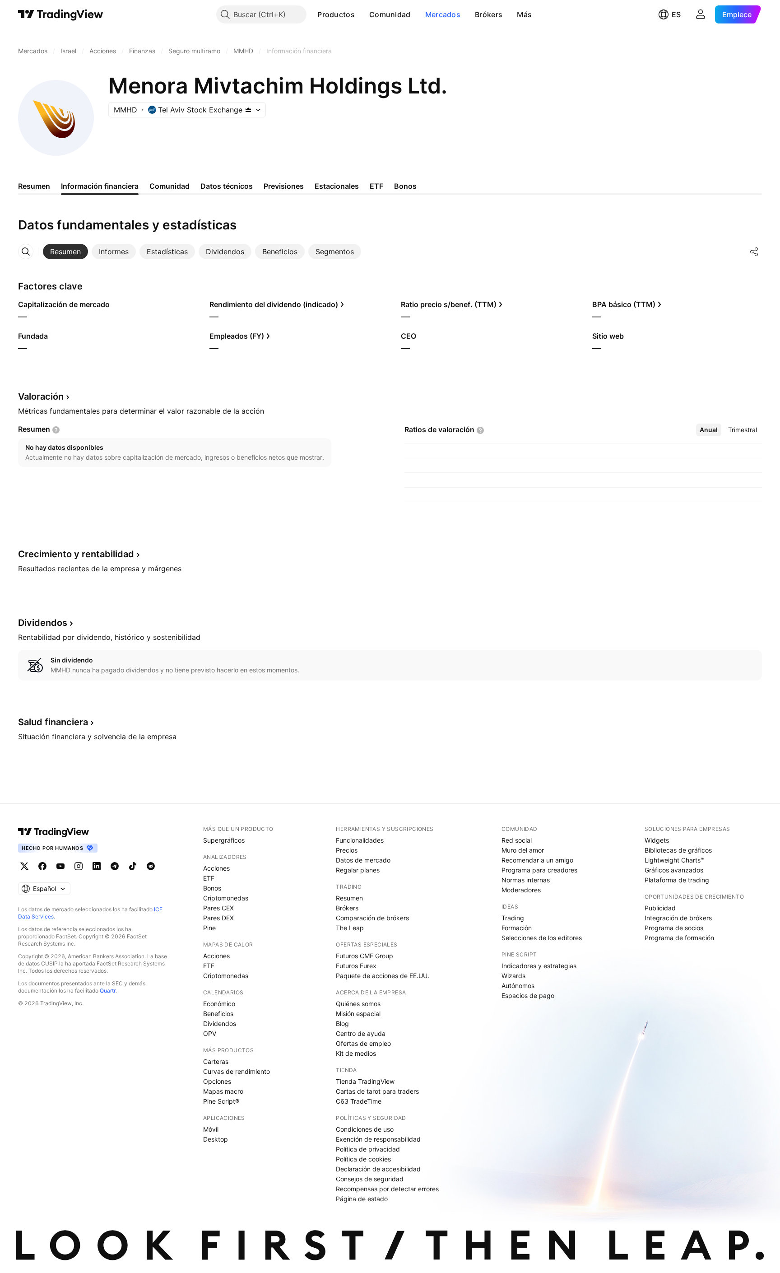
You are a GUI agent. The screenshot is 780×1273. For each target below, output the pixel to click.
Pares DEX (218, 918)
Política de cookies (363, 1159)
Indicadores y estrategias (538, 966)
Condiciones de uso (365, 1129)
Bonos (212, 888)
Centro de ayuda (360, 1033)
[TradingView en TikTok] (132, 866)
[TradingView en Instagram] (78, 866)
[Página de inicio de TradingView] (60, 14)
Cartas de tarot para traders (377, 1091)
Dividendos (219, 1023)
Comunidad (390, 14)
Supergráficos (224, 840)
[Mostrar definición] (56, 430)
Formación (516, 928)
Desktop (215, 1139)
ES (676, 14)
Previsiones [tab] (284, 186)
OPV (209, 1033)
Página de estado (362, 1199)
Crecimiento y (76, 554)
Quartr (108, 990)
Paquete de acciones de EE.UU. (382, 975)
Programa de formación (679, 938)
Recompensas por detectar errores (387, 1189)
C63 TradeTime (358, 1101)
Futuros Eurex (356, 966)
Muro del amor (522, 850)
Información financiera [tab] (100, 186)
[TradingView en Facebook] (42, 866)
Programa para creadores (539, 870)
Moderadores (521, 890)
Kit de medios (356, 1053)
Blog (342, 1023)
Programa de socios (674, 928)
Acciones (216, 868)
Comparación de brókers (372, 918)
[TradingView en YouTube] (60, 866)
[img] (248, 110)
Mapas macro (223, 1091)
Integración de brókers (678, 918)
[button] (362, 14)
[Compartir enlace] (754, 251)
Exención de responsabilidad (378, 1139)
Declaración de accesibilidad (378, 1169)
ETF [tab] (376, 186)
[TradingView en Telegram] (114, 866)
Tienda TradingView (365, 1081)
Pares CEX (218, 908)
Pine (209, 928)
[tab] (65, 251)
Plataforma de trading (677, 880)
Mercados (442, 14)
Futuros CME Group (364, 956)
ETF (208, 878)
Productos (336, 14)
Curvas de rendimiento (236, 1071)
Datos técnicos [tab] (226, 186)
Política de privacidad (368, 1149)
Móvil (210, 1129)
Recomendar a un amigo (537, 860)
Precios (347, 850)
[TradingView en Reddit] (150, 866)
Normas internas (525, 880)
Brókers (488, 14)
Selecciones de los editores (541, 938)
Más (524, 14)
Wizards (513, 975)
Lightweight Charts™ (675, 860)
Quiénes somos (358, 1003)
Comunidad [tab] (169, 186)
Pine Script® (221, 1101)
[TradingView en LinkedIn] (96, 866)
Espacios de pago (527, 995)
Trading (512, 918)
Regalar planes (358, 870)
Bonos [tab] (405, 186)
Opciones (217, 1081)
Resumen (349, 898)
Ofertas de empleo (363, 1043)
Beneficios (218, 1013)
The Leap (350, 928)
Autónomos (517, 985)
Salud (53, 722)
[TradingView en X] (24, 866)
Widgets (657, 840)
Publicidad (660, 908)
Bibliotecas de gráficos (678, 850)
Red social (516, 840)
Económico (219, 1003)
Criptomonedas (225, 898)
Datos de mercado (363, 860)
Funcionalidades (360, 840)
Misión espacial (358, 1013)
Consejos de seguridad (370, 1179)
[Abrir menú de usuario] (701, 14)
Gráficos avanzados (674, 870)
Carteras (215, 1061)
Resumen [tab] (34, 186)
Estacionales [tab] (337, 186)
